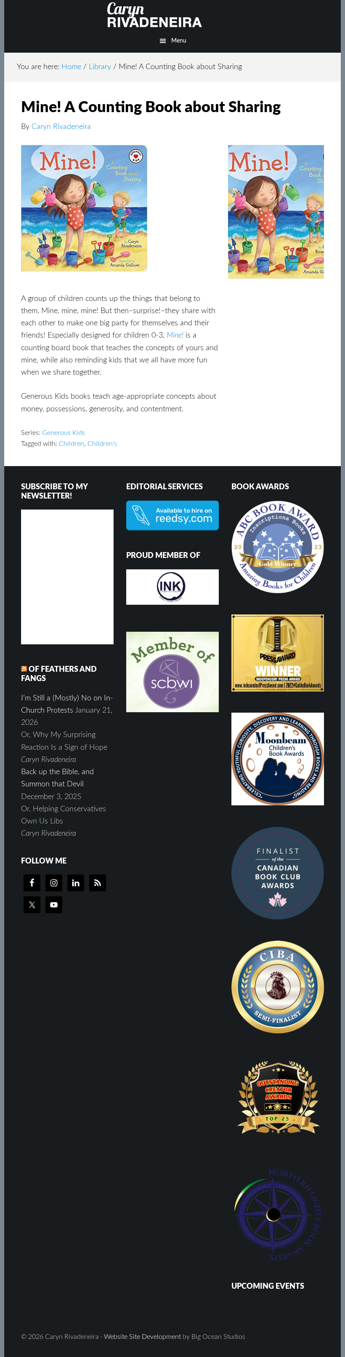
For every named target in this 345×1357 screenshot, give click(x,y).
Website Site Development (142, 1336)
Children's (102, 443)
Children (71, 443)
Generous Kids (63, 432)
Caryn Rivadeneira (172, 15)
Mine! (175, 335)
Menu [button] (178, 41)
